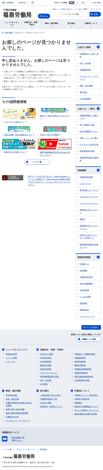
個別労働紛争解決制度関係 (17, 413)
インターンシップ (87, 316)
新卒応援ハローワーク (89, 190)
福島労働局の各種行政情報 (85, 414)
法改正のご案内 (46, 354)
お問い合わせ (66, 9)
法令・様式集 (85, 63)
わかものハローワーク (89, 197)
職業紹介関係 (45, 365)
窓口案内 (44, 391)
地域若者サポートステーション (89, 227)
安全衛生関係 (45, 358)
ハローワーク (85, 184)
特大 (83, 3)
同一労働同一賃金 (87, 125)
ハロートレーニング (48, 373)
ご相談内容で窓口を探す (50, 395)
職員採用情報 (84, 257)
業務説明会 (84, 310)
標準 (71, 3)
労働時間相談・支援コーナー (89, 116)
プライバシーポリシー (25, 449)
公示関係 (44, 384)
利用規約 (43, 449)
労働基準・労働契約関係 (84, 354)
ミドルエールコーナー (89, 203)
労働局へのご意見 (89, 339)
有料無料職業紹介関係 (49, 376)
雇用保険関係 (80, 362)
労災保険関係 (45, 362)
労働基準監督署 (86, 177)
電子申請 (83, 92)
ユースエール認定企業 (89, 144)
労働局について (81, 391)
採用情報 (83, 303)
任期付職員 (84, 290)
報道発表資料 (11, 354)
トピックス (10, 362)
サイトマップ (96, 9)
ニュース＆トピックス (16, 349)
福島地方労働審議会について (86, 406)
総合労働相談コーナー (89, 131)
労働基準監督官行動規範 (89, 159)
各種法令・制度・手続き (52, 349)
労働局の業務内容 (81, 399)
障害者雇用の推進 (87, 151)
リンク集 (8, 449)
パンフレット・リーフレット (89, 77)
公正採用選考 (85, 99)
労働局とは (84, 264)
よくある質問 (85, 297)
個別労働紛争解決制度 (83, 376)
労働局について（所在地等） (86, 395)
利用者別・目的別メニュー (51, 406)
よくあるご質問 (81, 9)
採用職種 (83, 270)
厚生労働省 (97, 3)
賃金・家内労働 (12, 399)
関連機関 (82, 170)
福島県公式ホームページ (89, 211)
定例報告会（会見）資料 (89, 55)
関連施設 (78, 403)
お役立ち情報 (84, 47)
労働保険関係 (85, 70)
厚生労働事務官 (86, 284)
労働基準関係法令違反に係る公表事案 (19, 404)
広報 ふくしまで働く (89, 138)
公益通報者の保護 (81, 380)
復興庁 (82, 219)
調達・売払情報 (86, 86)
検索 (96, 14)
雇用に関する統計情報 (15, 409)
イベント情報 (11, 358)
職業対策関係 (80, 365)
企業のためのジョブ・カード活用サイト (89, 236)
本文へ (55, 9)
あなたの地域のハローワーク (86, 410)
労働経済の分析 (12, 417)
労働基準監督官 (86, 277)
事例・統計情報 (13, 391)
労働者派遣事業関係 (82, 369)
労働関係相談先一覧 (48, 399)
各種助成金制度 (81, 373)
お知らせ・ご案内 (86, 109)
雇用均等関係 (45, 369)
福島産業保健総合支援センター (89, 245)
